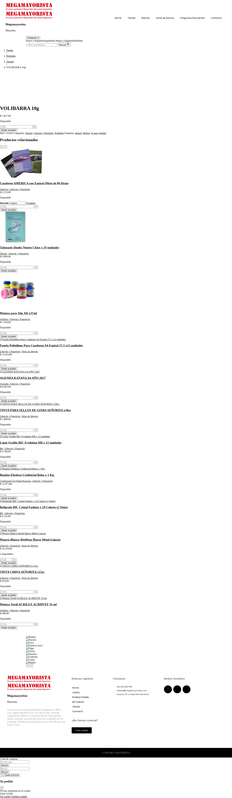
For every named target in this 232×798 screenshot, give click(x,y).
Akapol (10, 61)
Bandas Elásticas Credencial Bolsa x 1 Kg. (27, 475)
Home (118, 18)
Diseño (3, 253)
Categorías (33, 38)
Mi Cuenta (78, 702)
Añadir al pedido (8, 130)
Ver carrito (5, 796)
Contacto (216, 18)
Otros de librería (29, 351)
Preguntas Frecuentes (192, 18)
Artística (4, 319)
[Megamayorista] (29, 9)
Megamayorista (16, 24)
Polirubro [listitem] (78, 40)
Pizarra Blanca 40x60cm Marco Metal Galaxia (30, 539)
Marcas (146, 18)
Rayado (4, 203)
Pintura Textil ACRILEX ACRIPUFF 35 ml (28, 604)
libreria (86, 133)
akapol (78, 133)
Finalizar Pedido (80, 697)
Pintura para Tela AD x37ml (18, 313)
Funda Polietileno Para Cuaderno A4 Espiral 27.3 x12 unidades (41, 345)
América (4, 189)
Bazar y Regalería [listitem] (35, 40)
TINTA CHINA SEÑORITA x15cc (22, 572)
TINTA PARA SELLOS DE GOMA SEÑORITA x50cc (35, 410)
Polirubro (11, 56)
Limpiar (31, 203)
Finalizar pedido (19, 796)
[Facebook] (168, 689)
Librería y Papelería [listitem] (64, 40)
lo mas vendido (98, 133)
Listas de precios (165, 18)
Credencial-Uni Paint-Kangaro (15, 481)
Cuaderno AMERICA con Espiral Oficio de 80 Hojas (34, 183)
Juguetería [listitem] (49, 40)
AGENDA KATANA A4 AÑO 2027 (23, 378)
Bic (1, 448)
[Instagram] (177, 689)
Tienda (131, 18)
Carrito (76, 692)
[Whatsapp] (186, 689)
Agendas (4, 384)
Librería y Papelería (43, 133)
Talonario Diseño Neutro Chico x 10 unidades (29, 247)
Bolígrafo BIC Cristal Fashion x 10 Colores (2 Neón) (34, 507)
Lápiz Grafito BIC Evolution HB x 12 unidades (30, 442)
